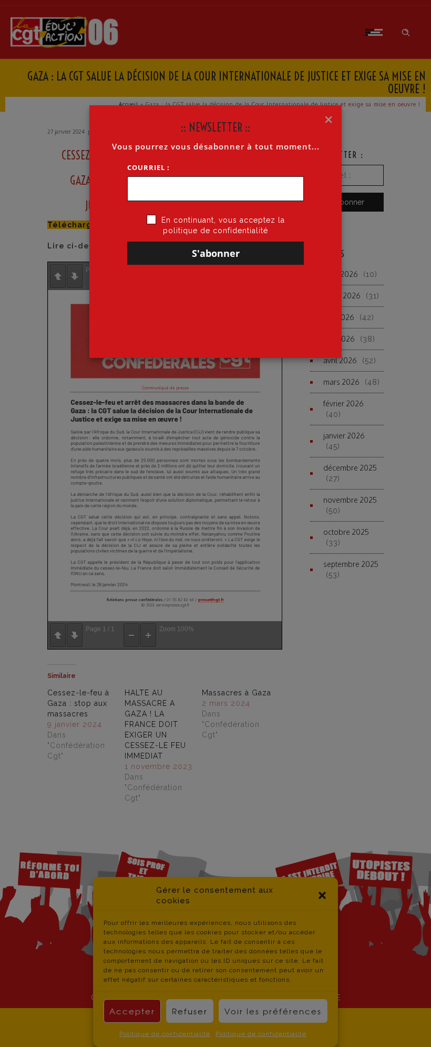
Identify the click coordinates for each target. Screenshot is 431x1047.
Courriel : (148, 167)
